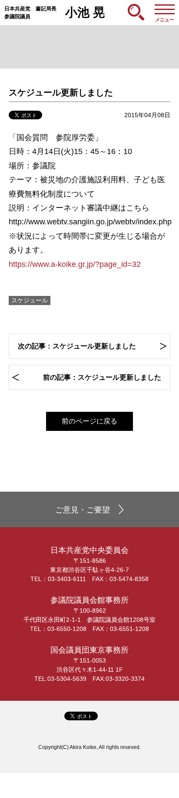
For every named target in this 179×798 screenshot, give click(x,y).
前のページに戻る (89, 421)
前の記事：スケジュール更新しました (102, 377)
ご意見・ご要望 (82, 510)
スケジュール (29, 300)
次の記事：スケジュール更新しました (77, 346)
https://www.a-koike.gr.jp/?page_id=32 (75, 264)
